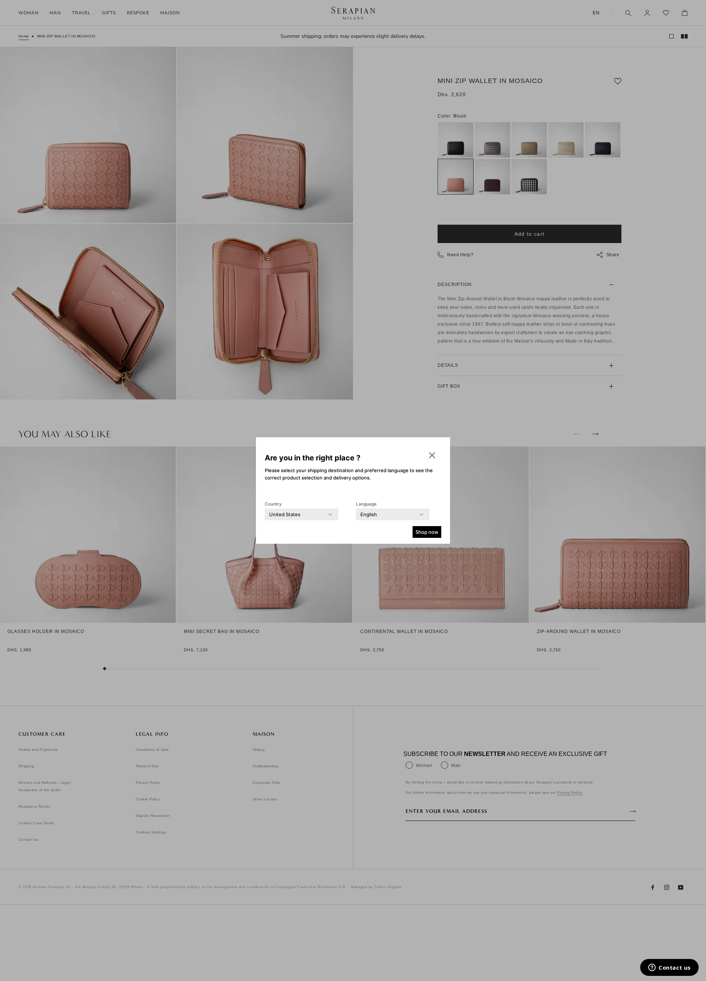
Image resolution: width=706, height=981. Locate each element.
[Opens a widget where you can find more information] (669, 968)
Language (366, 504)
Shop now (427, 532)
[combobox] (284, 514)
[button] (432, 455)
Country (273, 504)
